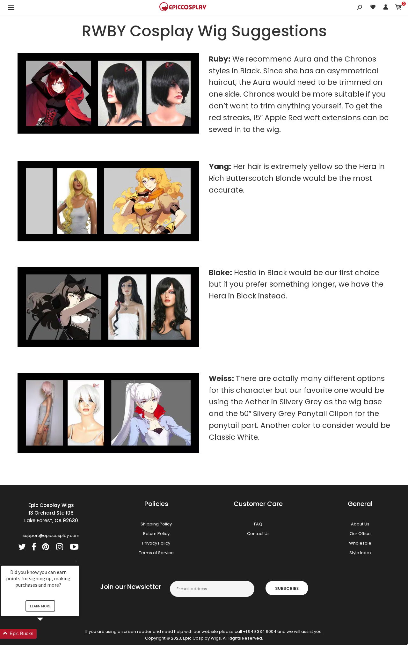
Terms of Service (156, 553)
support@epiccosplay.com (51, 535)
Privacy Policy (156, 543)
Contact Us (258, 534)
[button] (48, 634)
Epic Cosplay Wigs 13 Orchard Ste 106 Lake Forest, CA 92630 (51, 513)
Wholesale (360, 543)
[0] (398, 8)
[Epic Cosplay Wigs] (183, 7)
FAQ (258, 524)
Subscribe (287, 588)
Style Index (360, 553)
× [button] (76, 561)
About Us (360, 524)
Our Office (360, 534)
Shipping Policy (156, 524)
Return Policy (156, 534)
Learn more (40, 606)
